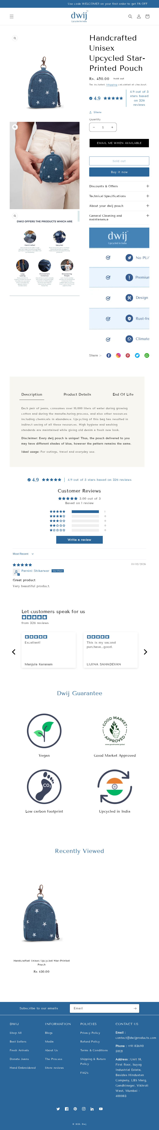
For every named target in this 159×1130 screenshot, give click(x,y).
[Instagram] (118, 355)
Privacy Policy (90, 1033)
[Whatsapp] (127, 355)
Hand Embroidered (23, 1067)
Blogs (49, 1033)
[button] (11, 16)
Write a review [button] (79, 540)
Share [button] (98, 112)
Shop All (16, 1033)
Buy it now (119, 172)
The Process (53, 1059)
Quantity (95, 119)
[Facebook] (108, 355)
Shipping (111, 84)
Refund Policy (90, 1041)
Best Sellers (18, 1041)
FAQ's (84, 1073)
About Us (51, 1050)
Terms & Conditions (94, 1050)
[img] (22, 565)
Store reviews (54, 1067)
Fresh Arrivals (19, 1050)
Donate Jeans (19, 1059)
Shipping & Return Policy (93, 1061)
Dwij (84, 1124)
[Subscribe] (135, 1008)
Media (49, 1041)
